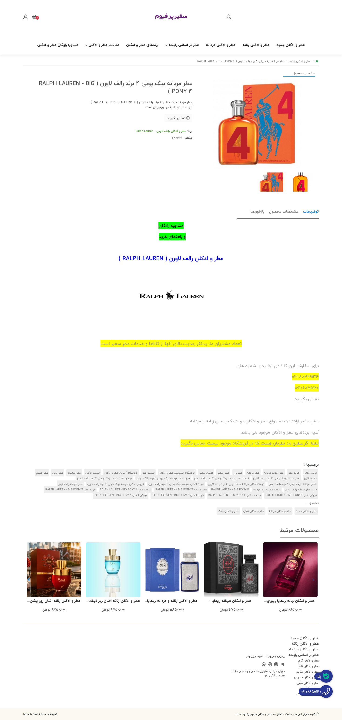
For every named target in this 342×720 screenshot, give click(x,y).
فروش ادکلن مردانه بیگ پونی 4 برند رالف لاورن (115, 484)
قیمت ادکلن (92, 472)
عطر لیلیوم (74, 472)
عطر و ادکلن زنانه (255, 44)
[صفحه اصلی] (317, 61)
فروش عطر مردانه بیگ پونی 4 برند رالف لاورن (104, 478)
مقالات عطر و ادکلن (103, 44)
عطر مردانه (253, 472)
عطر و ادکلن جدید (290, 44)
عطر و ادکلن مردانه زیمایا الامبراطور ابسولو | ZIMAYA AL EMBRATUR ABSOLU (231, 601)
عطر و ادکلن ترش (253, 511)
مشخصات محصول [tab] (283, 211)
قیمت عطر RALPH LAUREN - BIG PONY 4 (125, 489)
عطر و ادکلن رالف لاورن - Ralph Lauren (160, 131)
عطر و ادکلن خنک (228, 511)
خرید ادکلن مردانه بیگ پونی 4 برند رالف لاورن (176, 484)
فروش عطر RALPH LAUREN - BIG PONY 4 (291, 495)
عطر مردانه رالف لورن (70, 484)
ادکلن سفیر (206, 472)
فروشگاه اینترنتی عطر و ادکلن (177, 472)
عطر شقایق (310, 478)
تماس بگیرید (176, 118)
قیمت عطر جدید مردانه (267, 489)
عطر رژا (238, 472)
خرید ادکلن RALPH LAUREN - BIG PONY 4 (178, 495)
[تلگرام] (282, 664)
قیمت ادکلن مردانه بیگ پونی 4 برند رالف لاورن (236, 484)
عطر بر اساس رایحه (183, 44)
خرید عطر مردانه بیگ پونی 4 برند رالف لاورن (163, 478)
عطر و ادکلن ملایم (307, 671)
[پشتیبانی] (269, 664)
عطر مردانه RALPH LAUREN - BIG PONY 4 (181, 489)
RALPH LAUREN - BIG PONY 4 (230, 489)
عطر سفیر (223, 472)
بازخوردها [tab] (257, 211)
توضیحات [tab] (311, 211)
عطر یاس (57, 472)
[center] (229, 17)
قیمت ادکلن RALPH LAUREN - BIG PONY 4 (234, 495)
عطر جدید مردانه (274, 472)
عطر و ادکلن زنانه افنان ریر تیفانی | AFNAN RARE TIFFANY (113, 601)
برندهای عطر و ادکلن (142, 44)
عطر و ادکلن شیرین (306, 677)
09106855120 (276, 657)
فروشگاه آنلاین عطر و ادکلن (120, 472)
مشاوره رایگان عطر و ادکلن (57, 44)
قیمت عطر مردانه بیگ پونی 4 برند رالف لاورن (221, 478)
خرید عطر (293, 472)
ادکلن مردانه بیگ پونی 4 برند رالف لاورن (293, 484)
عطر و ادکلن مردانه (220, 44)
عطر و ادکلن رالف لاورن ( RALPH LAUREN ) (171, 258)
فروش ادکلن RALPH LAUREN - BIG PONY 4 (120, 495)
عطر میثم (42, 472)
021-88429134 (255, 657)
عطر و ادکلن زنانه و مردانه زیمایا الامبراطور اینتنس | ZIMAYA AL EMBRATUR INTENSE (172, 601)
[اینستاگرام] (276, 664)
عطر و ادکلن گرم (308, 660)
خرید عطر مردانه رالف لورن (301, 489)
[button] (29, 580)
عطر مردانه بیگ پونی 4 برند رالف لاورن (276, 478)
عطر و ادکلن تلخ (309, 666)
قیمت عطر (148, 472)
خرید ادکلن (310, 472)
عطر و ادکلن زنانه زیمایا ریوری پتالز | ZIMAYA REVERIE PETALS (290, 601)
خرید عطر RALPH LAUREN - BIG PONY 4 (70, 489)
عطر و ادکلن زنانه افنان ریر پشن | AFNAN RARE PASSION (54, 601)
